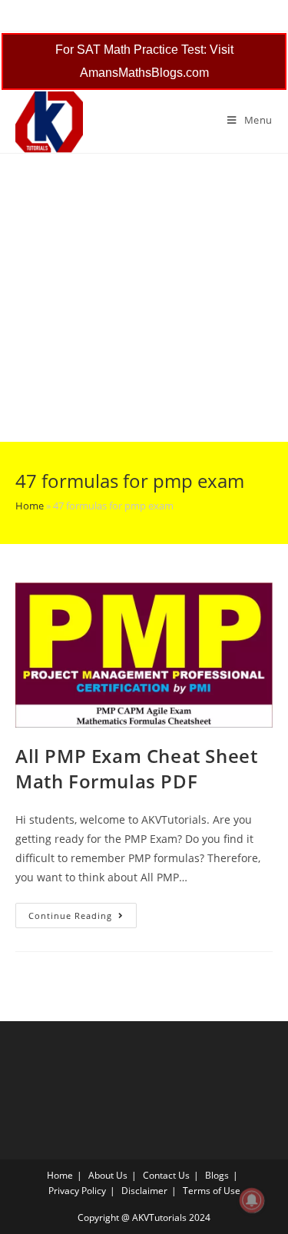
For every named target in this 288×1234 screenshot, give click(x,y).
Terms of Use (211, 1190)
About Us (107, 1175)
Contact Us (166, 1175)
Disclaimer (144, 1190)
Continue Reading (82, 918)
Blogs (217, 1175)
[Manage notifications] (252, 1200)
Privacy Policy (77, 1190)
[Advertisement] (144, 298)
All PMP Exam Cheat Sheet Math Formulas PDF (136, 768)
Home (29, 506)
